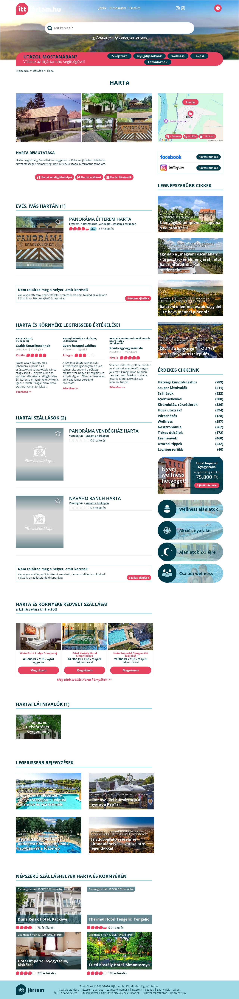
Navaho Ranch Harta (95, 498)
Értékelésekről (89, 993)
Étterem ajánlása (92, 989)
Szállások (165, 393)
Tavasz (199, 56)
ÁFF (55, 993)
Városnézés (167, 415)
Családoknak (157, 62)
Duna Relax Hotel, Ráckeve (42, 919)
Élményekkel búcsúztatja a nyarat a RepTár (115, 802)
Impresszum (178, 993)
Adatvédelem (69, 993)
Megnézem (38, 670)
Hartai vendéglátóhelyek (56, 177)
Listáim (135, 8)
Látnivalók (163, 989)
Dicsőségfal (117, 8)
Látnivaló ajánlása (118, 989)
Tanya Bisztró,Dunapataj (24, 340)
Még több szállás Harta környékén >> (84, 679)
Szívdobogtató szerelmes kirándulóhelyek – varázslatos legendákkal (118, 844)
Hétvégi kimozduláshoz (57, 831)
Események (141, 794)
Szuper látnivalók (100, 834)
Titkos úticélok (208, 214)
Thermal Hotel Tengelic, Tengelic (119, 919)
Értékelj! (103, 38)
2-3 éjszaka (119, 56)
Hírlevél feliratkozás (154, 993)
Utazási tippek (27, 790)
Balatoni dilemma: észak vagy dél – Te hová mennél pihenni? (190, 309)
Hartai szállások (91, 177)
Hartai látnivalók (121, 177)
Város (176, 989)
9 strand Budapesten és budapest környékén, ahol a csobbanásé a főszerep (43, 844)
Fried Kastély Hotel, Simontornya (119, 964)
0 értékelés (98, 440)
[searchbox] (119, 28)
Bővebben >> (24, 392)
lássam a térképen (124, 224)
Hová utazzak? (71, 787)
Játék (102, 8)
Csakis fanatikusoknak (33, 346)
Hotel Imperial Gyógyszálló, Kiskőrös (43, 962)
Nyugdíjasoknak (149, 56)
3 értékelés (106, 229)
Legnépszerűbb (186, 217)
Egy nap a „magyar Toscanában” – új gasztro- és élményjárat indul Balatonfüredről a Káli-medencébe (190, 262)
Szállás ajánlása (69, 989)
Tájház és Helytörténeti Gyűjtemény (38, 727)
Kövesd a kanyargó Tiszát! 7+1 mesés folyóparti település (187, 351)
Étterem (137, 989)
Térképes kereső (133, 38)
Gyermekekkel (52, 787)
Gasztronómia (167, 248)
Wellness (177, 56)
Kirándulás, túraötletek (194, 246)
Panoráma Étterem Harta (100, 219)
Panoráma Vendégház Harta (104, 431)
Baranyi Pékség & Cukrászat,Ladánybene (80, 340)
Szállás (149, 989)
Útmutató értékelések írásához (120, 993)
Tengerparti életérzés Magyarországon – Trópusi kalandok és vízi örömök (42, 800)
